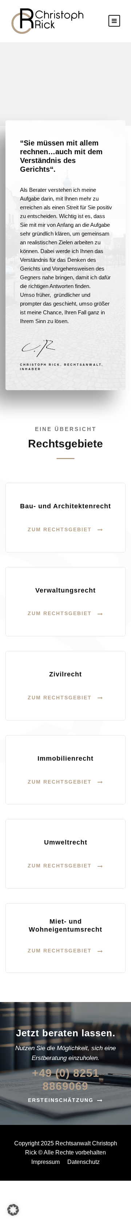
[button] (13, 1210)
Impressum (45, 1162)
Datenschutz (83, 1162)
